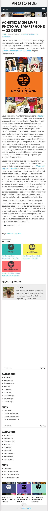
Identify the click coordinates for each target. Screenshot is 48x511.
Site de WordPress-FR (11, 420)
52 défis (10, 233)
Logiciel (6, 389)
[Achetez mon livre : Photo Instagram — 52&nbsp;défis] (32, 249)
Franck (4, 34)
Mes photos (8, 395)
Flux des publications (11, 414)
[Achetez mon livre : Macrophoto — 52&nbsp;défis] (11, 249)
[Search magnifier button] (44, 368)
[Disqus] (24, 334)
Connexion (7, 411)
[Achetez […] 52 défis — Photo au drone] (39, 488)
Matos (6, 392)
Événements (8, 383)
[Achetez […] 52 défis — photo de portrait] (24, 488)
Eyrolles (18, 233)
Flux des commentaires (11, 417)
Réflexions (7, 399)
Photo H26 (24, 3)
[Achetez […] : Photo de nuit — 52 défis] (9, 488)
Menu (5, 9)
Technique (7, 402)
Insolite (6, 386)
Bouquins (32, 34)
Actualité (25, 34)
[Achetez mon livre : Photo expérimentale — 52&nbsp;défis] (11, 266)
